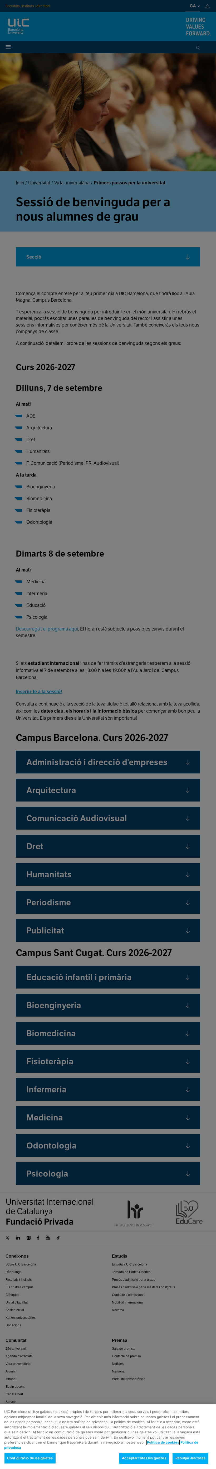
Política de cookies (163, 1442)
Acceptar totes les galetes (144, 1458)
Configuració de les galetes (30, 1458)
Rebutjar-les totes (190, 1458)
